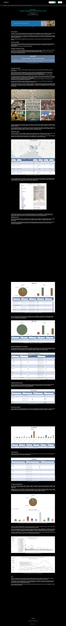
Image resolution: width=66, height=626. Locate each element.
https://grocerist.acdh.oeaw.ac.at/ (17, 74)
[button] (8, 5)
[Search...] (55, 2)
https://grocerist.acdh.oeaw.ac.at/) (22, 124)
